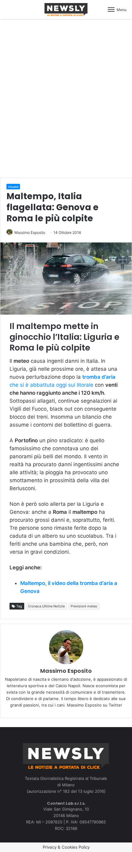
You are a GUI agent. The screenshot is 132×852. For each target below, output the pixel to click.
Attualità (13, 186)
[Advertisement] (66, 97)
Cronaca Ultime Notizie (46, 606)
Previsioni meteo (84, 606)
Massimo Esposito (29, 232)
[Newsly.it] (66, 9)
